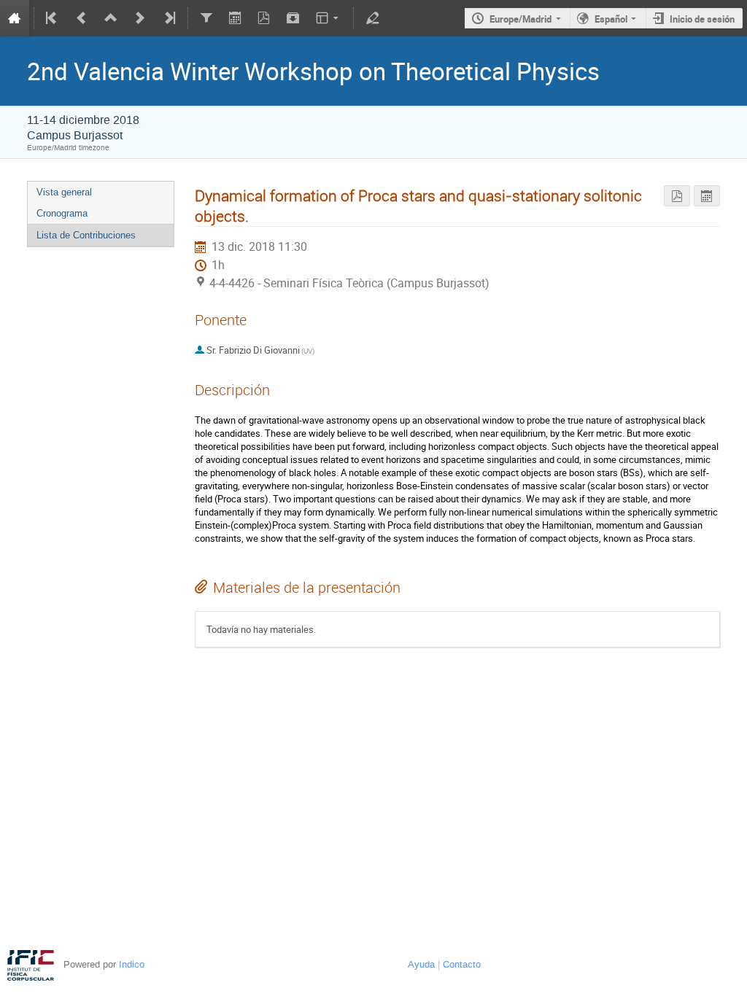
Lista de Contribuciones (86, 235)
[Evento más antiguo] (81, 18)
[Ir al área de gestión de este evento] (372, 18)
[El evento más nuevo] (168, 18)
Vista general (64, 192)
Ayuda (421, 964)
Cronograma (62, 213)
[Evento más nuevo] (140, 18)
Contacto (462, 964)
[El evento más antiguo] (52, 18)
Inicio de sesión (702, 19)
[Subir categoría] (110, 18)
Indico (131, 964)
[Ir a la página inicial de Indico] (14, 18)
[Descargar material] (293, 18)
